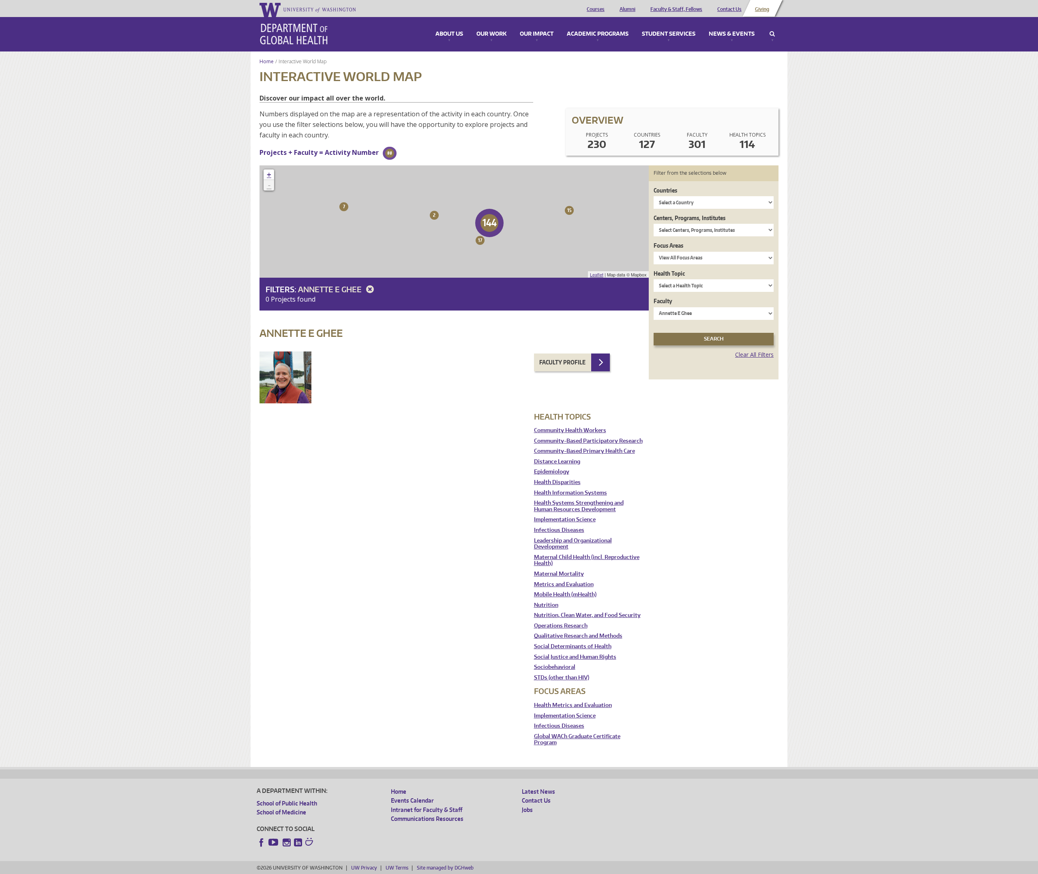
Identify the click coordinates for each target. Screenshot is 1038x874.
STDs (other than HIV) (561, 678)
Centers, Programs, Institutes (689, 217)
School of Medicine (281, 812)
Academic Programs (597, 34)
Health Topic (669, 273)
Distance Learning (557, 461)
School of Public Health (287, 803)
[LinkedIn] (298, 842)
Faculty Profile (562, 362)
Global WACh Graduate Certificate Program (577, 739)
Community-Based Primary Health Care (584, 451)
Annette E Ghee (330, 289)
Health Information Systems (570, 493)
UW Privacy (364, 868)
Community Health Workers (570, 430)
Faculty (663, 301)
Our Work (491, 34)
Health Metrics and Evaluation (573, 705)
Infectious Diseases (559, 530)
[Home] (294, 34)
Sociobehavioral (554, 667)
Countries (665, 190)
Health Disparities (557, 482)
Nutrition (546, 605)
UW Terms (397, 868)
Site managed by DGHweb (445, 868)
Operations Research (561, 626)
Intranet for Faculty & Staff (426, 809)
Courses (596, 9)
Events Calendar (412, 800)
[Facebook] (261, 842)
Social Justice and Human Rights (575, 657)
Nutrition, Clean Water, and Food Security (587, 615)
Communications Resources (427, 818)
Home (267, 61)
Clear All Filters (754, 354)
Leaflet (596, 274)
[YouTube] (274, 842)
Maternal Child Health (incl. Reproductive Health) (586, 560)
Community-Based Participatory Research (588, 441)
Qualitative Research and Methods (578, 636)
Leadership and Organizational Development (573, 544)
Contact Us (729, 9)
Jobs (527, 809)
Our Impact (536, 34)
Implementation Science (565, 519)
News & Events (732, 34)
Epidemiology (551, 472)
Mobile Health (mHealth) (565, 594)
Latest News (538, 791)
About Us (449, 34)
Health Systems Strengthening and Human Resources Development (579, 506)
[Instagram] (287, 842)
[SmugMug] (310, 843)
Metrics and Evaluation (564, 584)
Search (772, 34)
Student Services (668, 34)
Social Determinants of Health (572, 646)
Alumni (627, 9)
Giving (762, 9)
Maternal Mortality (559, 574)
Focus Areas (668, 245)
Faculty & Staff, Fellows (676, 9)
